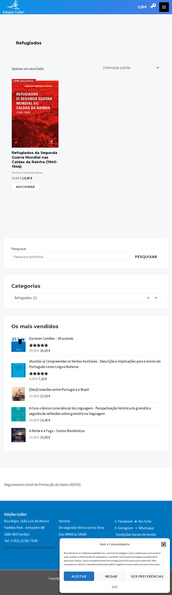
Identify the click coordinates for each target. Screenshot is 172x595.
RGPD (115, 586)
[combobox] (86, 297)
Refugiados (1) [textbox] (81, 298)
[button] (164, 544)
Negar (111, 576)
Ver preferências (147, 576)
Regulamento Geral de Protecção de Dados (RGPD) (42, 484)
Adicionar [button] (25, 186)
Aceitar (79, 576)
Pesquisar (18, 249)
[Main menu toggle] (164, 7)
